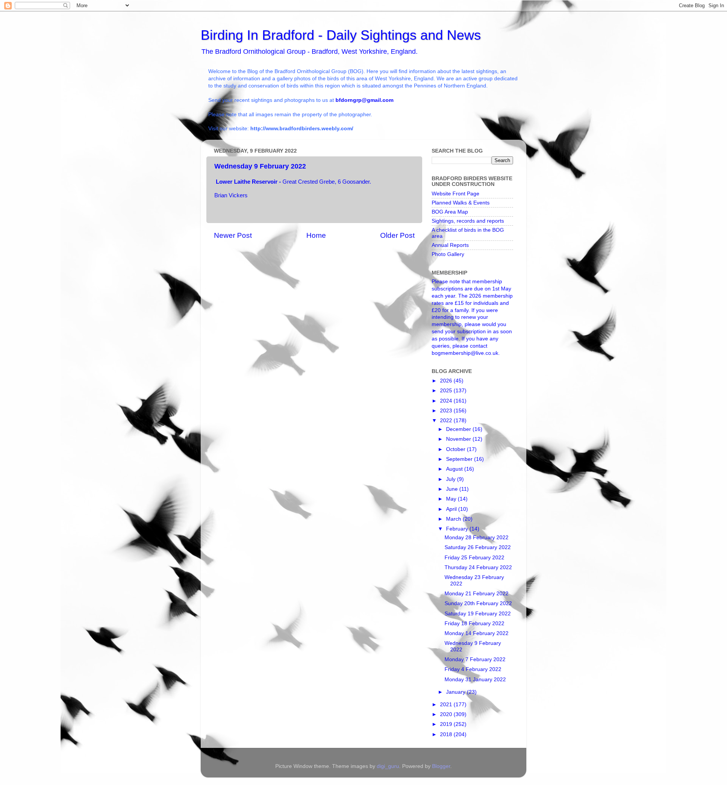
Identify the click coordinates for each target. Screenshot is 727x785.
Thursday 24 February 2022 (478, 567)
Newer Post (233, 235)
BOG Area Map (450, 212)
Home (316, 235)
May (452, 499)
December (459, 429)
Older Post (397, 235)
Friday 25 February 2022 (474, 557)
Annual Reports (450, 245)
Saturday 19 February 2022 (478, 613)
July (451, 479)
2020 (447, 714)
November (459, 439)
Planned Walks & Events (461, 203)
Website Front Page (455, 194)
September (460, 459)
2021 (447, 704)
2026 (447, 381)
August (455, 469)
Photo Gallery (448, 254)
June (452, 489)
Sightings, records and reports (468, 221)
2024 (447, 401)
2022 (447, 420)
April (452, 509)
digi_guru (388, 766)
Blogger (441, 766)
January (456, 692)
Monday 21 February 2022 (477, 593)
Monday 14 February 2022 (477, 633)
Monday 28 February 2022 (477, 537)
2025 (447, 390)
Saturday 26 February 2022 (478, 547)
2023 (447, 411)
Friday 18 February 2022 (474, 623)
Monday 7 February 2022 (475, 659)
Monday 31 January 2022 (475, 679)
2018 (447, 734)
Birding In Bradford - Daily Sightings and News (341, 35)
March (454, 519)
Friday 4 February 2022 (473, 669)
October (456, 449)
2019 (447, 724)
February (458, 529)
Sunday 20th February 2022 (478, 603)
